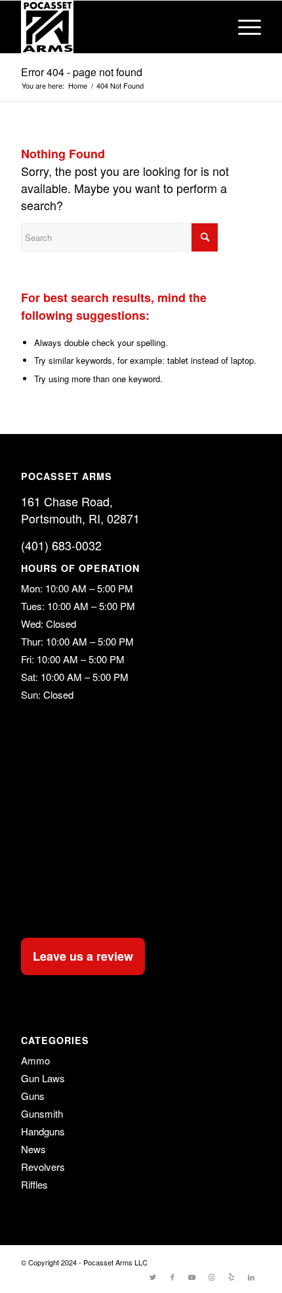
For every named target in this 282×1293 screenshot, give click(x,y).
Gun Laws (43, 1078)
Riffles (34, 1184)
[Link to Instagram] (212, 1276)
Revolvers (43, 1166)
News (33, 1149)
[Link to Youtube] (192, 1276)
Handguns (43, 1131)
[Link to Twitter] (153, 1276)
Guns (33, 1096)
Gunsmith (42, 1113)
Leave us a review (83, 956)
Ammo (35, 1060)
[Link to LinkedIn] (251, 1276)
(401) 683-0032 (61, 545)
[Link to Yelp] (231, 1276)
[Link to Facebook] (172, 1276)
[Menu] (243, 27)
